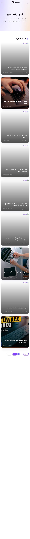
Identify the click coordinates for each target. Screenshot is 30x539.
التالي (15, 354)
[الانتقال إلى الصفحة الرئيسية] (16, 2)
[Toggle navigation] (2, 2)
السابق (26, 354)
